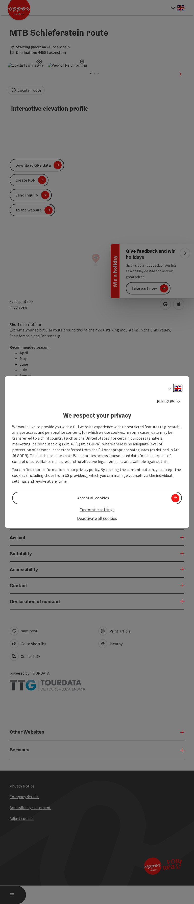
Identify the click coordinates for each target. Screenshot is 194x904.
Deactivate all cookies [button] (97, 518)
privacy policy (168, 400)
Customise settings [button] (97, 510)
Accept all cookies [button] (93, 497)
